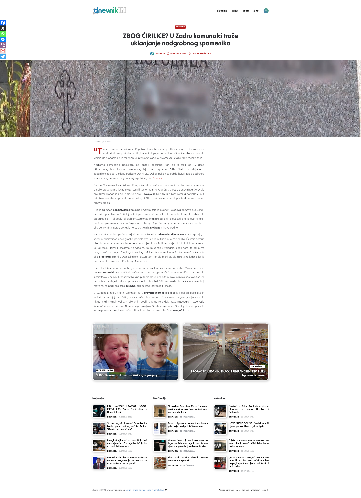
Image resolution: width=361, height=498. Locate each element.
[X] (3, 28)
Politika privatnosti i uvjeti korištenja (234, 490)
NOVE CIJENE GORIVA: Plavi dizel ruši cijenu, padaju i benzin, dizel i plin (249, 425)
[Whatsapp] (3, 34)
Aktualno (222, 11)
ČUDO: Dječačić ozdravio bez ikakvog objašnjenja (127, 375)
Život (256, 11)
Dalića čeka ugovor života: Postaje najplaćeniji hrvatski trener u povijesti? (249, 20)
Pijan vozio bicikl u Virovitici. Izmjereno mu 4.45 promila (188, 459)
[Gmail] (3, 51)
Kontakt (264, 490)
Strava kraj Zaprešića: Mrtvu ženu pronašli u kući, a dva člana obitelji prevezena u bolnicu (188, 409)
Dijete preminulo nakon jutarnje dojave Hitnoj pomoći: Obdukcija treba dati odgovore (249, 443)
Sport (246, 11)
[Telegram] (3, 56)
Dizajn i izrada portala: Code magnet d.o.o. (145, 490)
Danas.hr (157, 178)
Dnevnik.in (160, 53)
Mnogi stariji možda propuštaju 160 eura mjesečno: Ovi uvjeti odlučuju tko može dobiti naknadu (127, 443)
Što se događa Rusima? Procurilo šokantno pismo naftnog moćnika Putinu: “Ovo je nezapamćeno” (127, 426)
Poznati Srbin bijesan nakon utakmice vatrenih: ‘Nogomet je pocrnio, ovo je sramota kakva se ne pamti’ (127, 461)
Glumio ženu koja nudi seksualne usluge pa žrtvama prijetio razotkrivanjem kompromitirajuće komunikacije (188, 443)
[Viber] (3, 45)
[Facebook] (3, 22)
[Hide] (1, 62)
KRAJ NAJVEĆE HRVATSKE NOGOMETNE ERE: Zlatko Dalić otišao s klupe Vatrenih (127, 409)
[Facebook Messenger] (3, 39)
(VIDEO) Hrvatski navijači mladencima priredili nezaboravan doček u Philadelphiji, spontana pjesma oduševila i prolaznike (249, 462)
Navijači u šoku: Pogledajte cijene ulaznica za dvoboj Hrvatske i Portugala (249, 409)
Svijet (235, 11)
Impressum (255, 490)
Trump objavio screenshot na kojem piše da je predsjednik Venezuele (188, 425)
